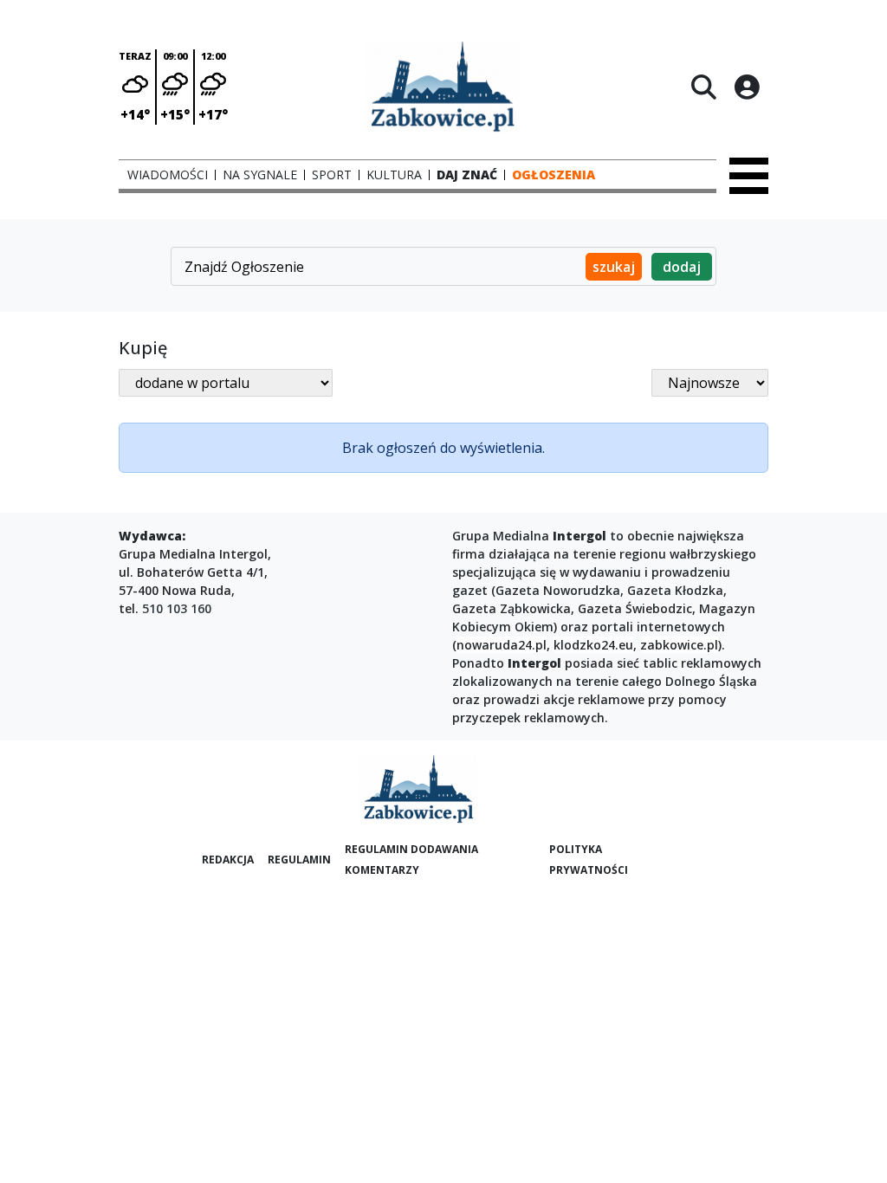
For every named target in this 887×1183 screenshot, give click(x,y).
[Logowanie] (746, 86)
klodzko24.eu (593, 645)
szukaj (613, 266)
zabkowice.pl (679, 645)
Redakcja (228, 859)
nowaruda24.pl (501, 645)
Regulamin (299, 859)
